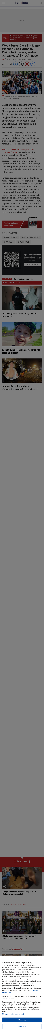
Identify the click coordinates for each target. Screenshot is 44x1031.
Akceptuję (22, 1020)
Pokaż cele (22, 1026)
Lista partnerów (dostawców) (13, 1014)
